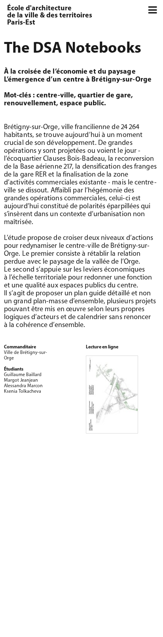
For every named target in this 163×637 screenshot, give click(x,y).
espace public (82, 103)
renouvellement (30, 103)
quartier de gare (104, 95)
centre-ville (55, 95)
